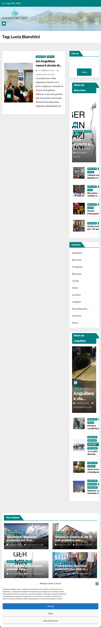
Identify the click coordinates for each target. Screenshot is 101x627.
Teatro (76, 134)
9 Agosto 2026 (83, 403)
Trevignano (77, 267)
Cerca (75, 53)
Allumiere (11, 532)
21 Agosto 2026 (83, 149)
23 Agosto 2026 (16, 545)
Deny (50, 613)
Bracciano (78, 131)
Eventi (90, 207)
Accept (50, 606)
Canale (75, 281)
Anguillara (40, 56)
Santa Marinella (79, 309)
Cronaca (91, 466)
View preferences (50, 621)
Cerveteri (76, 295)
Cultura (87, 131)
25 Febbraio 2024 (46, 70)
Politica (50, 56)
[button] (97, 583)
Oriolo (75, 288)
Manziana (77, 274)
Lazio (90, 190)
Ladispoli (76, 302)
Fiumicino (77, 316)
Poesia (90, 422)
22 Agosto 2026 (64, 545)
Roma (75, 323)
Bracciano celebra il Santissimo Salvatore (93, 197)
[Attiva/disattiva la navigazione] (96, 23)
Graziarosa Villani (35, 545)
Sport (64, 561)
